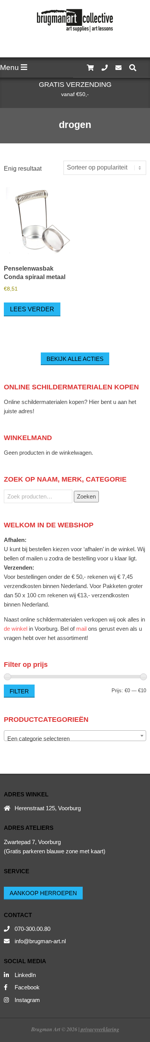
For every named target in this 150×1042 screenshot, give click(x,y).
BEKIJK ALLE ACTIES (75, 359)
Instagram (27, 1000)
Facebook (27, 987)
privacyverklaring (100, 1029)
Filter (19, 691)
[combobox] (75, 735)
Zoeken (86, 496)
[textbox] (75, 739)
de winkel (15, 628)
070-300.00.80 (32, 929)
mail (81, 628)
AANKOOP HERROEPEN (43, 893)
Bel (64, 628)
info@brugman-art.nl (40, 941)
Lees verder (32, 309)
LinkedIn (25, 975)
